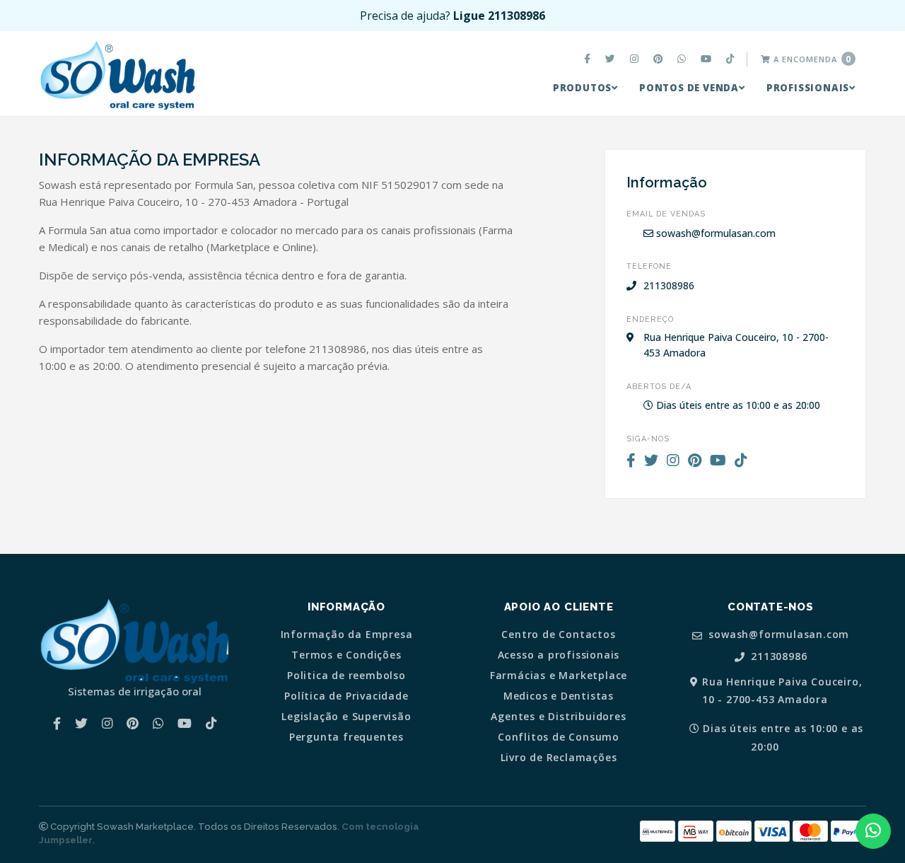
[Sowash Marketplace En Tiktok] (732, 59)
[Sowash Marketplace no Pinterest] (660, 59)
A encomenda (811, 59)
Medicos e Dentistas (558, 696)
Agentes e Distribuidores (558, 717)
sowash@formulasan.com (714, 233)
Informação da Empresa (347, 634)
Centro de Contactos (558, 634)
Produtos (582, 87)
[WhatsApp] (683, 59)
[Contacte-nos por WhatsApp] (873, 831)
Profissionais (807, 87)
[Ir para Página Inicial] (117, 75)
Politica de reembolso (346, 675)
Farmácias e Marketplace (558, 675)
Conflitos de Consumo (558, 737)
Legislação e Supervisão (346, 717)
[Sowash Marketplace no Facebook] (589, 59)
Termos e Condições (346, 655)
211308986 (777, 656)
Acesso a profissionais (559, 655)
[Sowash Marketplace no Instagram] (636, 59)
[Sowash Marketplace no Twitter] (612, 59)
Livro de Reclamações (559, 758)
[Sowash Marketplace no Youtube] (707, 59)
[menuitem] (589, 59)
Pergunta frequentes (346, 737)
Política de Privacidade (346, 696)
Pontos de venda (689, 87)
